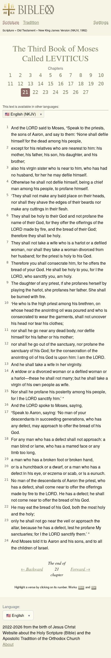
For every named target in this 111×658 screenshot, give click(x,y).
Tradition (31, 22)
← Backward (32, 569)
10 (101, 75)
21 (25, 92)
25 (65, 92)
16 (61, 84)
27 (86, 92)
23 (45, 92)
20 (101, 84)
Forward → (80, 569)
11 (10, 84)
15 (50, 84)
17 (71, 84)
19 (91, 84)
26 (75, 92)
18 (81, 84)
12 (20, 84)
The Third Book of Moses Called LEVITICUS (55, 53)
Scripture (11, 22)
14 (40, 84)
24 (55, 92)
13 (30, 84)
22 (35, 92)
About (8, 644)
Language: (11, 606)
